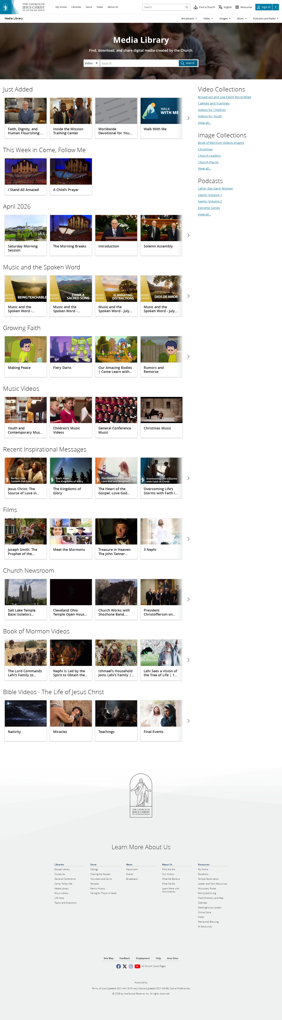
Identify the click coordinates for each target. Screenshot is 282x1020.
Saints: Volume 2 (210, 201)
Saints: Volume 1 (210, 195)
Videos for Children (212, 110)
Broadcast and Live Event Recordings (224, 97)
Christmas (205, 149)
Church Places (208, 162)
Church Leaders (209, 155)
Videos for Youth (210, 116)
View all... (204, 122)
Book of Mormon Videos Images (221, 142)
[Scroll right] (188, 118)
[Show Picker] (96, 63)
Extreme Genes (209, 208)
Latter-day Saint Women (215, 188)
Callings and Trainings (213, 103)
